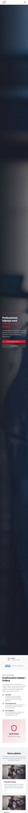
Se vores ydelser (14, 345)
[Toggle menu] (25, 2)
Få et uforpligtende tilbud (13, 341)
